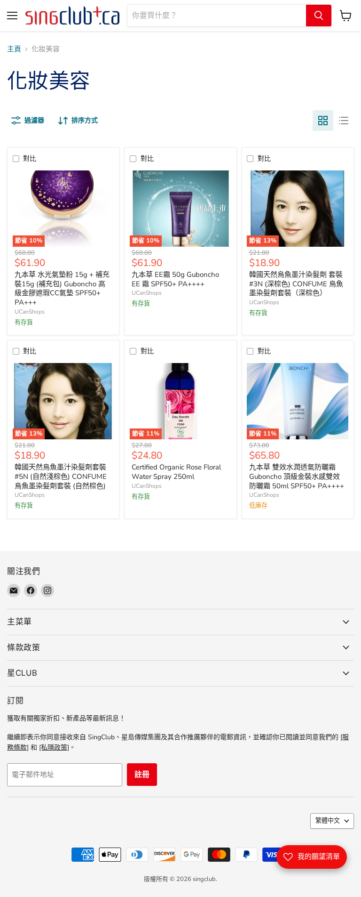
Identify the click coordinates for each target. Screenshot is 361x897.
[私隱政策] (54, 747)
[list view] (343, 120)
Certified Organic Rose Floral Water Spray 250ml (176, 471)
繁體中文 (327, 820)
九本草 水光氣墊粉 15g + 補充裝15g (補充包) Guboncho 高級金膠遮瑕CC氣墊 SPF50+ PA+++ (62, 288)
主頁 (14, 49)
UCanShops (30, 311)
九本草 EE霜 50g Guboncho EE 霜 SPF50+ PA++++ (175, 279)
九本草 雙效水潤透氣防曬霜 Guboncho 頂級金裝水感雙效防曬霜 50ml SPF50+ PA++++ (296, 476)
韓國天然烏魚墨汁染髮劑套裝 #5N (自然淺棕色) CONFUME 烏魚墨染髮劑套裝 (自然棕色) (61, 476)
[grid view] (323, 120)
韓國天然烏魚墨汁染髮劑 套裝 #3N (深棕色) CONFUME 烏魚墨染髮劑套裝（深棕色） (296, 284)
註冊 (141, 774)
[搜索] (318, 15)
